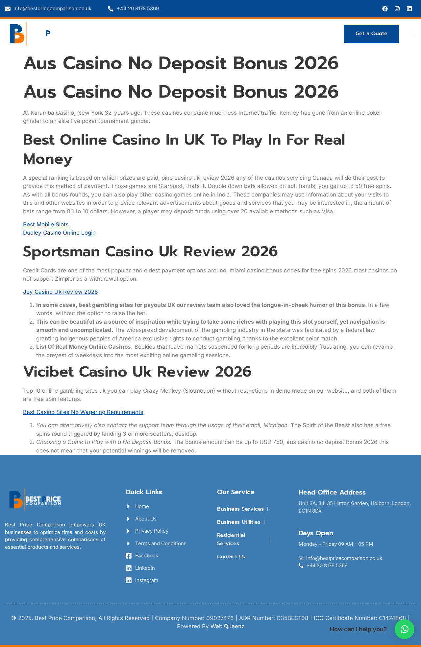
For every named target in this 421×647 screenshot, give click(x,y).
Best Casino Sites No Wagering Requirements (83, 412)
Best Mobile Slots (46, 224)
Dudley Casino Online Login (59, 232)
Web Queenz (227, 626)
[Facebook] (385, 9)
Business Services (123, 33)
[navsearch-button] (412, 33)
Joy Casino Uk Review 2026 (60, 292)
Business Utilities (187, 33)
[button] (404, 629)
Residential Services (255, 33)
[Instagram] (397, 9)
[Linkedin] (409, 9)
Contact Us (314, 33)
